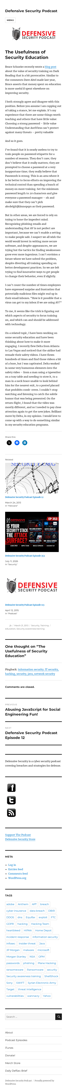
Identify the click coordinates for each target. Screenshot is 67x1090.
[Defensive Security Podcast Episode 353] (32, 532)
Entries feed (15, 869)
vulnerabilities (15, 995)
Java (42, 943)
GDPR (10, 923)
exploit (43, 917)
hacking (22, 923)
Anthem (23, 904)
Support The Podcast (18, 834)
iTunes (9, 1047)
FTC (53, 917)
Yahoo (47, 995)
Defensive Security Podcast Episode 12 (24, 497)
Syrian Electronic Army (42, 982)
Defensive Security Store (20, 839)
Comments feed (18, 873)
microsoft (43, 950)
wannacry (33, 995)
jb (11, 625)
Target (10, 989)
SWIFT (20, 982)
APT (34, 904)
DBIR (51, 910)
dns (20, 917)
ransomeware (14, 969)
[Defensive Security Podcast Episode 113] (32, 585)
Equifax (30, 917)
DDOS (10, 917)
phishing (28, 963)
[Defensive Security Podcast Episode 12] (32, 478)
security (52, 969)
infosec (10, 943)
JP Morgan (13, 950)
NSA (32, 956)
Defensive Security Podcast (31, 11)
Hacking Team (40, 923)
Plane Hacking (47, 963)
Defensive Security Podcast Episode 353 (25, 556)
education (10, 628)
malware (28, 950)
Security (35, 625)
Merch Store (12, 1063)
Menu (10, 20)
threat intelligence (29, 989)
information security (45, 937)
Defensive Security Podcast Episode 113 (24, 605)
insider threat (27, 943)
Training (44, 625)
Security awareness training (31, 628)
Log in (12, 864)
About (9, 1032)
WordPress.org (17, 878)
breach (44, 904)
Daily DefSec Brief (16, 1070)
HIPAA (28, 930)
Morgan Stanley (16, 956)
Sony (9, 982)
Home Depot (43, 930)
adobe (10, 904)
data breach (37, 910)
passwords (13, 963)
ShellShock (51, 976)
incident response (17, 937)
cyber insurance (16, 910)
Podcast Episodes (16, 1040)
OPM (41, 956)
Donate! (10, 1055)
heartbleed (13, 930)
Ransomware (35, 969)
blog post (50, 66)
